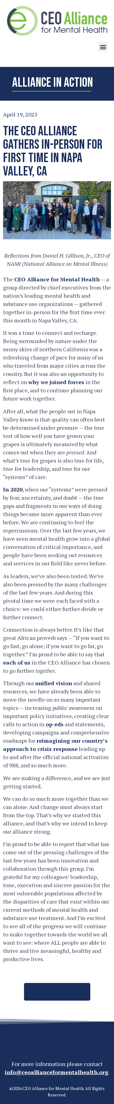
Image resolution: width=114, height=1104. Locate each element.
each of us (16, 662)
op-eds (55, 724)
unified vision (53, 683)
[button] (103, 47)
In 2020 (12, 489)
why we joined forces (56, 382)
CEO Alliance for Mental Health (57, 279)
